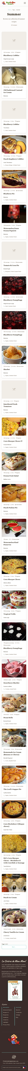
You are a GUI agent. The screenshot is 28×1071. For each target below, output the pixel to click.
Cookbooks (19, 1012)
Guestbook (5, 1017)
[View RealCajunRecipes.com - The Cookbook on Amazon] (15, 991)
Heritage (18, 1014)
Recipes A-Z (6, 1012)
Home (9, 9)
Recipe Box (6, 1014)
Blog (17, 1017)
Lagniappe (5, 1022)
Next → (14, 947)
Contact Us (5, 1019)
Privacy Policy (6, 1024)
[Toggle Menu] (24, 3)
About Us (18, 1010)
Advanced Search (7, 1010)
